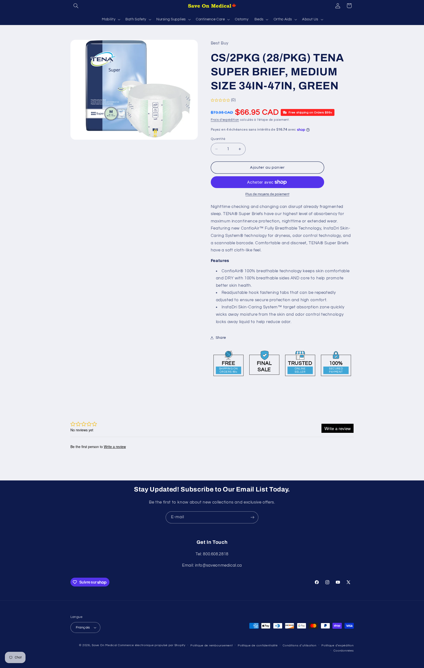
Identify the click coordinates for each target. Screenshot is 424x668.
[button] (76, 5)
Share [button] (221, 338)
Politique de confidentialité (258, 645)
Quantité (218, 139)
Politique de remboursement (211, 645)
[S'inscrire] (252, 517)
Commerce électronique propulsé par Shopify (152, 645)
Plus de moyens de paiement (267, 194)
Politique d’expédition (337, 645)
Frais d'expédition (225, 120)
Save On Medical (104, 645)
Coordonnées (343, 650)
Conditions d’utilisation (300, 645)
